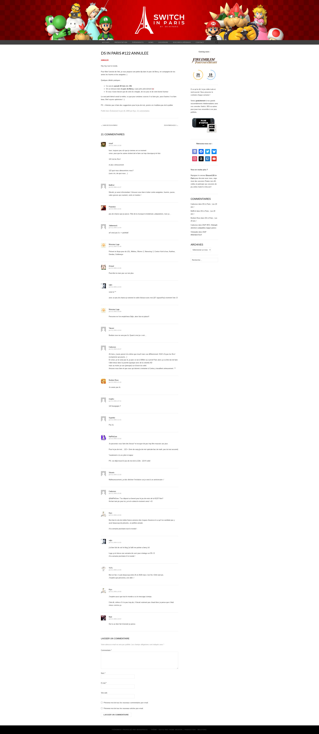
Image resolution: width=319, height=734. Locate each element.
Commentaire (106, 650)
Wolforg (202, 729)
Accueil (106, 42)
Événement (114, 111)
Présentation (121, 42)
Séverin (111, 472)
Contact (200, 42)
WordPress (142, 729)
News (151, 42)
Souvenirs (163, 42)
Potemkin (112, 207)
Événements (138, 42)
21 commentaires (143, 111)
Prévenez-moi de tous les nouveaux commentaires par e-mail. (126, 703)
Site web (104, 693)
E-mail (104, 683)
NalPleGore (113, 436)
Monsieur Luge (114, 244)
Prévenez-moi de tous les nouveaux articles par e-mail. (123, 708)
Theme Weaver (175, 729)
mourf (111, 143)
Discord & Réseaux (182, 42)
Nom (103, 673)
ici (153, 89)
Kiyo (134, 111)
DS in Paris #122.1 (171, 125)
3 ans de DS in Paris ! (109, 125)
